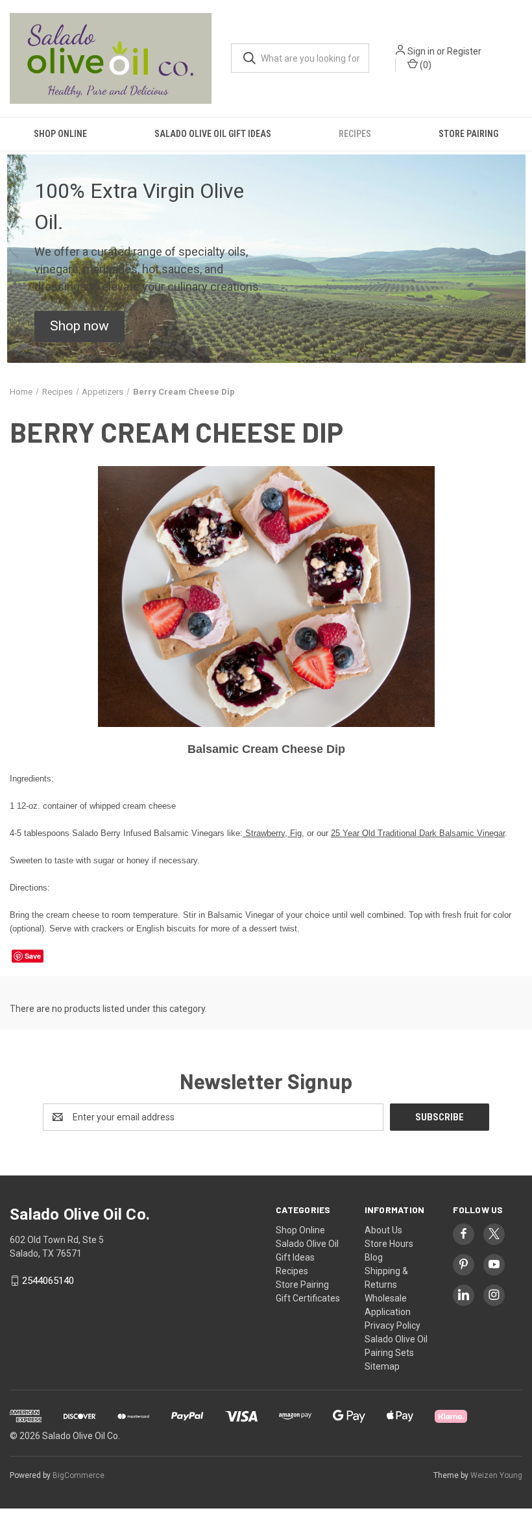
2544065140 (48, 1281)
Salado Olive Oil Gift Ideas (212, 134)
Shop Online (60, 134)
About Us (383, 1230)
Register (464, 51)
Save (33, 956)
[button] (79, 326)
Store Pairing (468, 134)
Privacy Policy (392, 1325)
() (424, 65)
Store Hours (389, 1243)
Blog (374, 1257)
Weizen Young (496, 1475)
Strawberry (264, 833)
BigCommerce (78, 1475)
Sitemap (382, 1366)
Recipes (355, 134)
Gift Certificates (308, 1298)
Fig (296, 833)
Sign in (421, 51)
